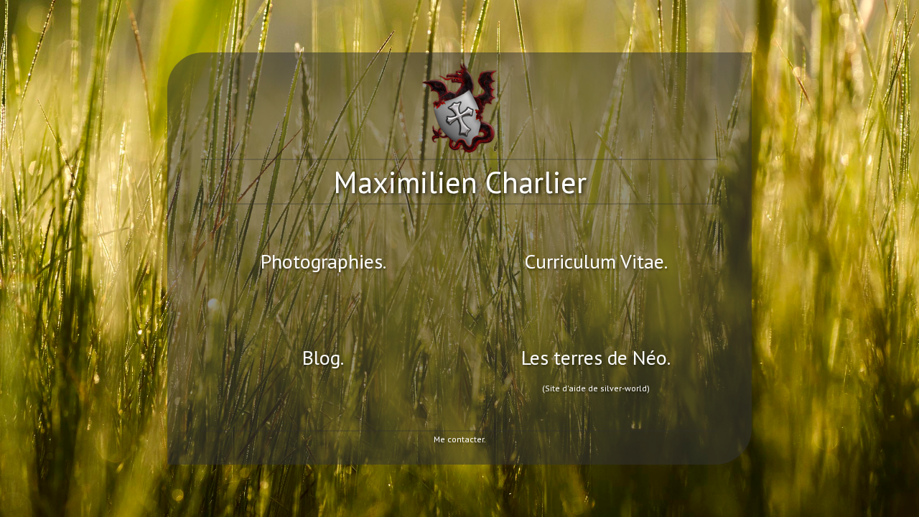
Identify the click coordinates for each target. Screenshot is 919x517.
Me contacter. (460, 439)
